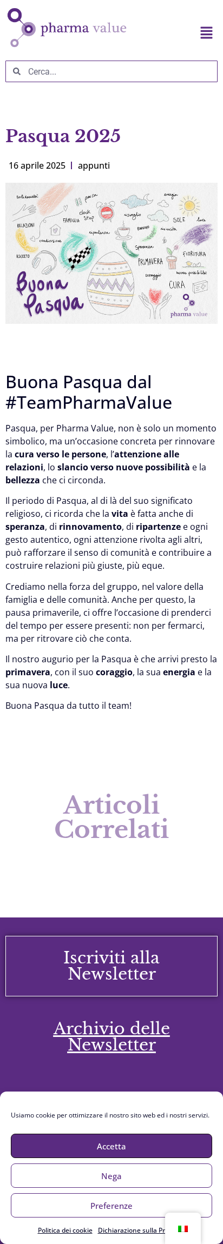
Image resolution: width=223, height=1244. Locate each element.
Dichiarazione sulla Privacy (139, 1230)
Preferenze (111, 1205)
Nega (111, 1175)
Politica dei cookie (65, 1230)
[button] (178, 33)
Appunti (94, 165)
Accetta (111, 1146)
